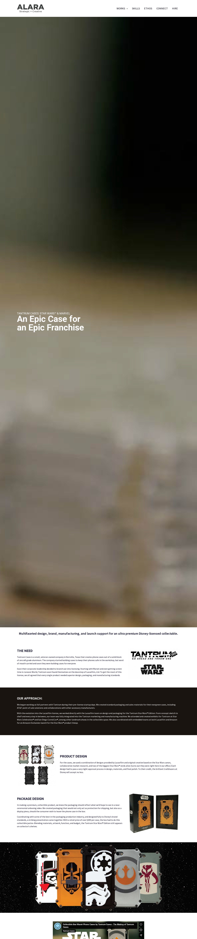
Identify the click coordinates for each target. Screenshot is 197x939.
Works (121, 8)
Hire (175, 8)
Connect (162, 8)
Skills (136, 8)
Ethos (148, 8)
